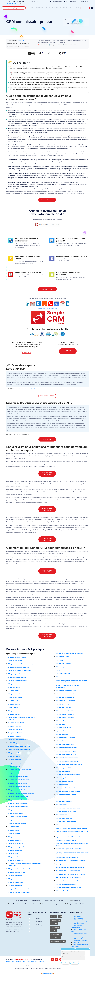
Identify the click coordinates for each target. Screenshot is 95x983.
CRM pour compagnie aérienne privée (19, 746)
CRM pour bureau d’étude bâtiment (66, 711)
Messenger (13, 497)
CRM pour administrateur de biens (66, 690)
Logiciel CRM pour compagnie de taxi (19, 749)
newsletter (69, 40)
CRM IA (24, 961)
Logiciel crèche (60, 731)
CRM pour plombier (61, 814)
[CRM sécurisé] (62, 54)
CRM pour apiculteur (14, 690)
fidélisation (29, 409)
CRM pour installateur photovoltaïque (67, 798)
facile (29, 464)
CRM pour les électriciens (15, 857)
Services (55, 8)
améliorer (42, 193)
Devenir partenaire (71, 1)
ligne (45, 502)
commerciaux (75, 245)
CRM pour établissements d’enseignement (68, 774)
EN (87, 1)
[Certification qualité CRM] (47, 334)
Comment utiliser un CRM (38, 931)
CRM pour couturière (14, 753)
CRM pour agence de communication (66, 694)
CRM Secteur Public (79, 938)
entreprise (58, 219)
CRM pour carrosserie (14, 714)
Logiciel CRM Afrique (37, 925)
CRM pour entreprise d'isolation (17, 800)
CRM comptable (13, 707)
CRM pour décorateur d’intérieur (65, 737)
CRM (32, 8)
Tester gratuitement (47, 199)
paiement (18, 384)
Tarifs (65, 8)
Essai (36, 961)
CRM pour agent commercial (64, 707)
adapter (38, 407)
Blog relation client (21, 900)
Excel (61, 277)
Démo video (85, 8)
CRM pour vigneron (61, 666)
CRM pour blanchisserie (15, 660)
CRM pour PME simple (55, 937)
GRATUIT (63, 42)
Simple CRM (70, 20)
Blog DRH (62, 900)
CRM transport (60, 677)
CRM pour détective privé (15, 763)
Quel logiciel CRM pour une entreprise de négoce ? (71, 860)
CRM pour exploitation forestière (18, 816)
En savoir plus (26, 352)
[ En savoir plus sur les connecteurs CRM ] (47, 308)
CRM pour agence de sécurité (17, 674)
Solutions (39, 8)
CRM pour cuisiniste (62, 734)
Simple (24, 275)
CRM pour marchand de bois (16, 872)
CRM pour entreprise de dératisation (66, 747)
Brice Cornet (33, 965)
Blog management (50, 900)
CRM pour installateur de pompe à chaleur (68, 791)
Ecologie (71, 8)
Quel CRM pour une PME (56, 934)
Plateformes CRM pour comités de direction (69, 848)
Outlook (61, 261)
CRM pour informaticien (15, 850)
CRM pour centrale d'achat (16, 722)
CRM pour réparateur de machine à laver (20, 889)
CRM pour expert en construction (65, 778)
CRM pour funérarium (62, 784)
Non (74, 962)
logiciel (60, 456)
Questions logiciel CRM (73, 22)
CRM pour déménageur (62, 741)
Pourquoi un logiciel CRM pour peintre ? (68, 857)
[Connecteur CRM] (47, 303)
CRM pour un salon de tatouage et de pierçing (69, 653)
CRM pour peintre (13, 879)
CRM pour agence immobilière (17, 677)
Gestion (40, 40)
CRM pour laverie (13, 853)
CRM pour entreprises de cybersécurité (19, 769)
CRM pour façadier (13, 826)
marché (34, 377)
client (12, 494)
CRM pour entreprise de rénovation (66, 754)
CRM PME (18, 961)
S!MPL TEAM (40, 965)
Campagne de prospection (80, 922)
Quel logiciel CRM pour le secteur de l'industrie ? (70, 864)
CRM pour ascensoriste (15, 697)
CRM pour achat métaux (63, 891)
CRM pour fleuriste (13, 830)
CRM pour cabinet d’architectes (65, 714)
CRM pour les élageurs (62, 804)
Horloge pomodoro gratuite (52, 904)
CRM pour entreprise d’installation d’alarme (69, 764)
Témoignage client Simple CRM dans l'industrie (70, 867)
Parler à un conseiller (47, 289)
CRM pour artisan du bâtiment (17, 694)
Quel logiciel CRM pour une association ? (68, 870)
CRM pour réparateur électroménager (19, 892)
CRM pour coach (60, 724)
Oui (65, 962)
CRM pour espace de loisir (63, 768)
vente (82, 105)
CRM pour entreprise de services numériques (21, 664)
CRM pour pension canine (15, 882)
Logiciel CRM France (37, 919)
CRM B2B (76, 942)
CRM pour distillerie (14, 766)
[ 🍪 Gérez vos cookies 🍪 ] (47, 973)
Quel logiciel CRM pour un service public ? (68, 877)
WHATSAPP (17, 3)
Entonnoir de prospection (80, 940)
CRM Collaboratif (78, 920)
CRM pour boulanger (14, 704)
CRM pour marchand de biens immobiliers (20, 869)
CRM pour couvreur (14, 756)
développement (11, 382)
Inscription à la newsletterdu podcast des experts (47, 396)
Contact (82, 1)
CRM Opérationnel (78, 923)
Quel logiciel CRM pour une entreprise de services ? (71, 874)
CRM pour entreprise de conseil (65, 744)
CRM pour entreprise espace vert (18, 803)
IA (60, 8)
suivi (51, 40)
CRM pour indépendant (55, 920)
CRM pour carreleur (14, 711)
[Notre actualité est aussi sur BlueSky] (52, 959)
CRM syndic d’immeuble (63, 673)
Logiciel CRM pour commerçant (17, 743)
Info (77, 8)
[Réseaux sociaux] (92, 7)
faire (35, 500)
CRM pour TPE (54, 923)
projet (85, 589)
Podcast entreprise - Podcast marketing (24, 904)
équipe (29, 559)
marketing (74, 421)
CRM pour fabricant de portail (17, 820)
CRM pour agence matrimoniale (17, 680)
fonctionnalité (71, 464)
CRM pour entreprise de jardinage (18, 776)
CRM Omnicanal (78, 918)
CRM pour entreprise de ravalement (18, 779)
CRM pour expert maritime (16, 813)
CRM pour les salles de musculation (66, 811)
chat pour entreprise (55, 927)
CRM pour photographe (15, 885)
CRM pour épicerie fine (15, 810)
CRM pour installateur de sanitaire (66, 794)
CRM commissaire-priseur (73, 23)
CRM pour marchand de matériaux (66, 884)
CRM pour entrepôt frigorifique (17, 773)
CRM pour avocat (13, 700)
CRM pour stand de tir (62, 656)
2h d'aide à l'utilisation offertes (67, 351)
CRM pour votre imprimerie (16, 847)
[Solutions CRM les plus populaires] (51, 54)
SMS (61, 421)
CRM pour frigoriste (14, 833)
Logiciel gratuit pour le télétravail (78, 904)
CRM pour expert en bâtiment (64, 781)
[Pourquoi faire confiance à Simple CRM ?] (41, 54)
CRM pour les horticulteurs (16, 843)
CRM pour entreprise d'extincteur (18, 796)
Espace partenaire (57, 1)
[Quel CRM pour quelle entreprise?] (31, 54)
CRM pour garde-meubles (15, 837)
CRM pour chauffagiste (15, 732)
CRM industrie (77, 916)
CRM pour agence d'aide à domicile (18, 667)
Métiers (47, 8)
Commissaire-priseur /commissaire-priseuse (25, 389)
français (62, 375)
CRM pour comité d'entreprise (17, 739)
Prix (28, 961)
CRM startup (59, 660)
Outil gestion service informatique (66, 840)
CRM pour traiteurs (61, 825)
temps (26, 486)
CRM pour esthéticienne (63, 771)
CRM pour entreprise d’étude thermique (20, 790)
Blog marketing (35, 900)
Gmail (66, 261)
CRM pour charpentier (14, 726)
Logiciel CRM (79, 20)
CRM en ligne (53, 930)
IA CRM (60, 916)
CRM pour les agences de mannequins (19, 670)
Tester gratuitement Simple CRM (47, 473)
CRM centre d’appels (62, 721)
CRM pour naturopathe (15, 875)
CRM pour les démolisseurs (64, 801)
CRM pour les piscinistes (15, 860)
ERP (78, 517)
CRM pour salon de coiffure (64, 818)
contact (33, 423)
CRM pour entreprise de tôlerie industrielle (68, 887)
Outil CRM (77, 900)
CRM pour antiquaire (14, 687)
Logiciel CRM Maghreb (37, 928)
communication (32, 610)
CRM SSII (58, 670)
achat (29, 456)
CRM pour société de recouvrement (66, 821)
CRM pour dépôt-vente (14, 759)
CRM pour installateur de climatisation (67, 788)
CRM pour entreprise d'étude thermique (67, 761)
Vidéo (32, 961)
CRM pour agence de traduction (65, 697)
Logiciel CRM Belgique (37, 922)
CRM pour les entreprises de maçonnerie (68, 808)
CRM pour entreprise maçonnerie (18, 806)
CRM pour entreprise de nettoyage (66, 751)
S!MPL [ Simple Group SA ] (23, 959)
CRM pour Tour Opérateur (63, 663)
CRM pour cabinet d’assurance (65, 717)
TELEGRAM (10, 3)
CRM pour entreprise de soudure (17, 783)
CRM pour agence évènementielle (65, 700)
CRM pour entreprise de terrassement (19, 786)
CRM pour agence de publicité (17, 657)
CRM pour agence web (62, 704)
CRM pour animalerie (14, 684)
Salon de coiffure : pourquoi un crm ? (67, 881)
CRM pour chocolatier (14, 736)
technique (30, 263)
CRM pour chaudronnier (15, 729)
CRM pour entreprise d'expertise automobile (21, 793)
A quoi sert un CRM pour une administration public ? (71, 828)
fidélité (53, 416)
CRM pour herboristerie (15, 840)
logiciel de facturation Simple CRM (58, 941)
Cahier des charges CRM (80, 937)
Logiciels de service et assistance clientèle (68, 837)
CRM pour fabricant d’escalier (17, 823)
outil (38, 102)
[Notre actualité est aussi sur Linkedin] (56, 959)
